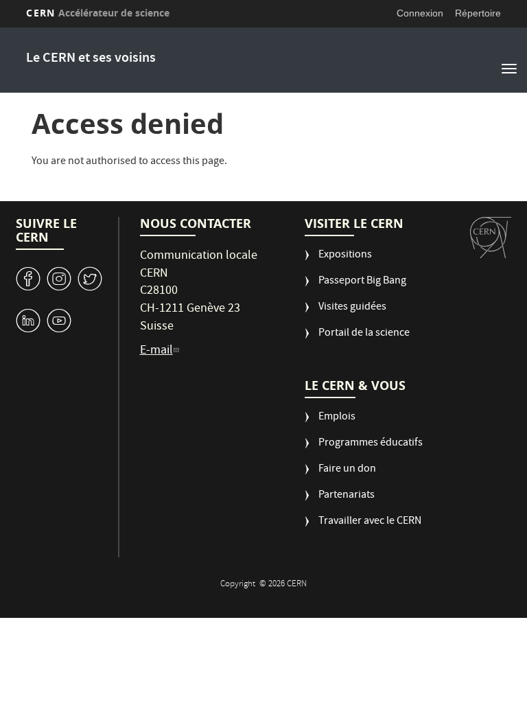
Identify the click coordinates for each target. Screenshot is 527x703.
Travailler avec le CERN (369, 522)
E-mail (156, 351)
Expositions (345, 256)
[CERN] (490, 237)
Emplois (336, 418)
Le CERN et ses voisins (91, 58)
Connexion (420, 13)
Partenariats (346, 496)
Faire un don (347, 470)
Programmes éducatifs (370, 444)
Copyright (238, 584)
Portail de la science (364, 334)
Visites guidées (352, 308)
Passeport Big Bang (362, 282)
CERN (97, 12)
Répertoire (478, 13)
